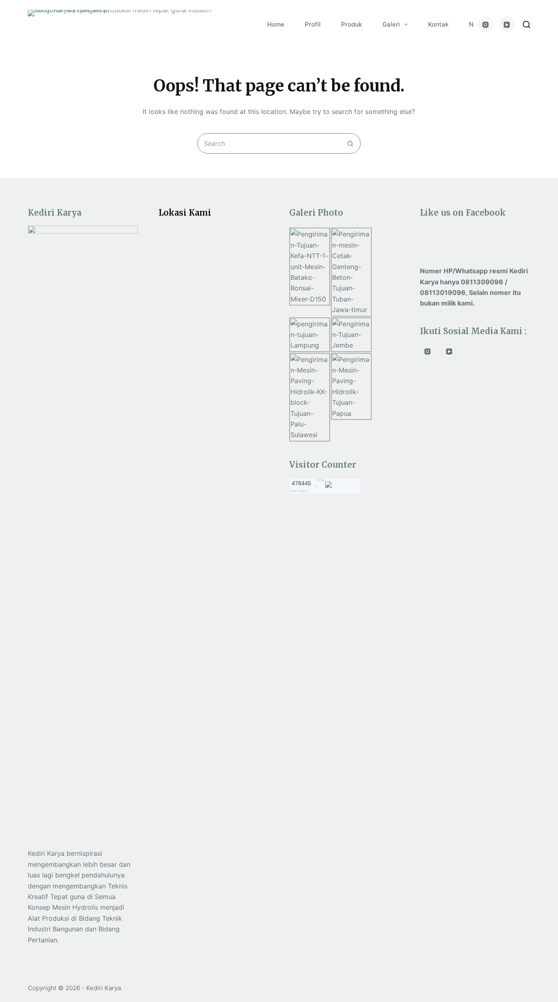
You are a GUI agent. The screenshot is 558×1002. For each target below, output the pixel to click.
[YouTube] (507, 24)
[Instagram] (485, 24)
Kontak (438, 24)
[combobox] (269, 143)
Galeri (391, 24)
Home (275, 24)
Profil (313, 24)
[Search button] (350, 143)
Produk (351, 24)
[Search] (526, 24)
